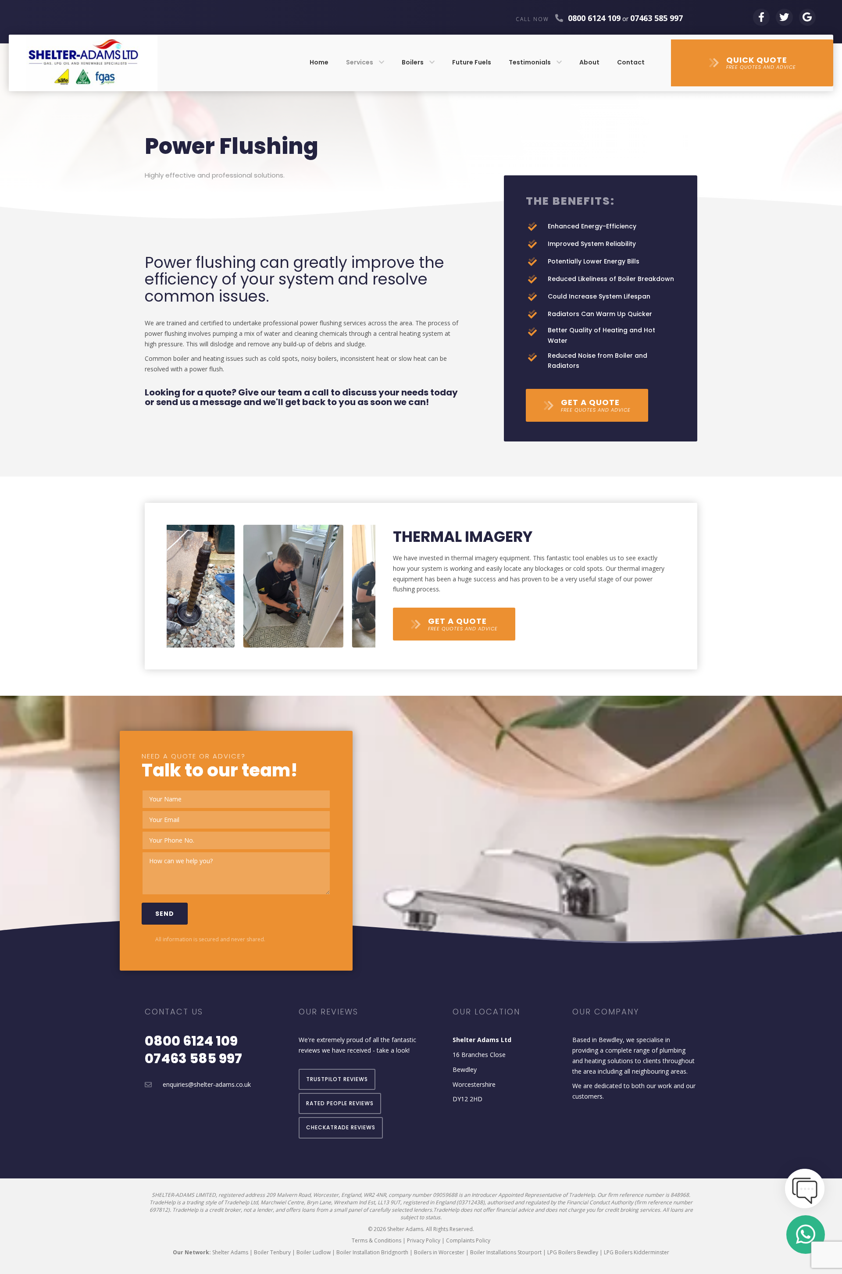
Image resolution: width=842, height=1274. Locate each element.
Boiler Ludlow (313, 1252)
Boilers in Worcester (439, 1252)
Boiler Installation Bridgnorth (372, 1252)
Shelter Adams (230, 1252)
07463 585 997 (193, 1058)
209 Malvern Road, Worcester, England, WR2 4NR (326, 1195)
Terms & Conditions (376, 1240)
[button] (752, 62)
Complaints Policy (468, 1240)
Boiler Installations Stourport (506, 1252)
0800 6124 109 (594, 18)
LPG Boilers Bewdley (572, 1252)
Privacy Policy (423, 1240)
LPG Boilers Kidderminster (636, 1252)
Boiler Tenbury (272, 1252)
